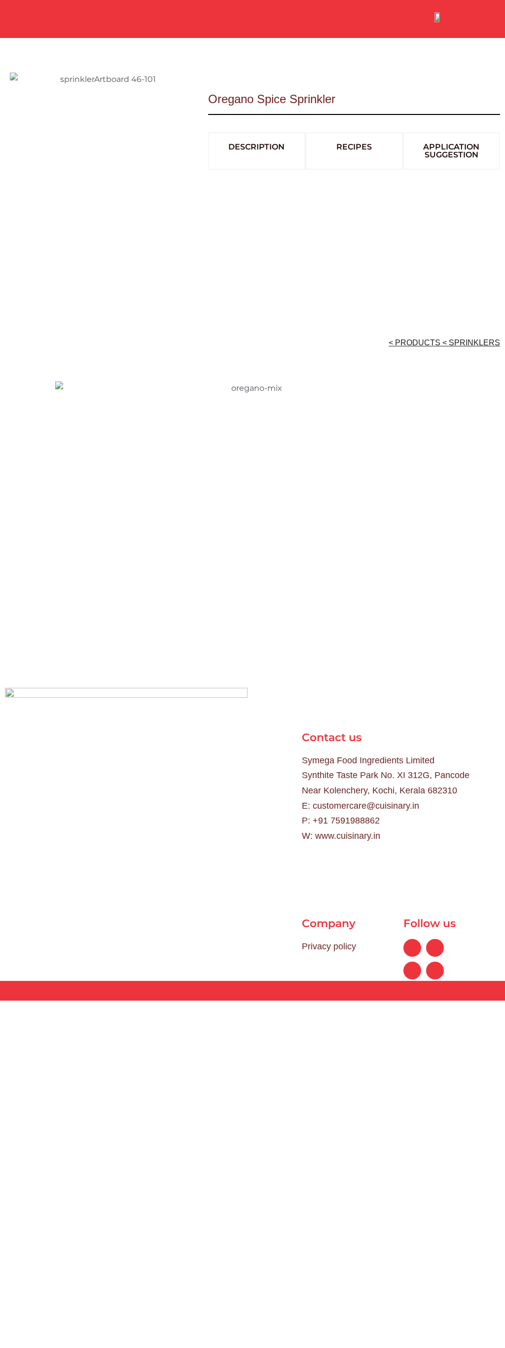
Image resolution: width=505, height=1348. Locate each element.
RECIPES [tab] (354, 146)
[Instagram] (435, 970)
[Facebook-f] (412, 948)
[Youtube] (435, 948)
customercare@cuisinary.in (366, 806)
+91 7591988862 (346, 820)
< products (415, 342)
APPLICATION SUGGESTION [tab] (451, 150)
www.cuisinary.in (347, 836)
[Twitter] (412, 970)
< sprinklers (471, 342)
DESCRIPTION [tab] (256, 146)
